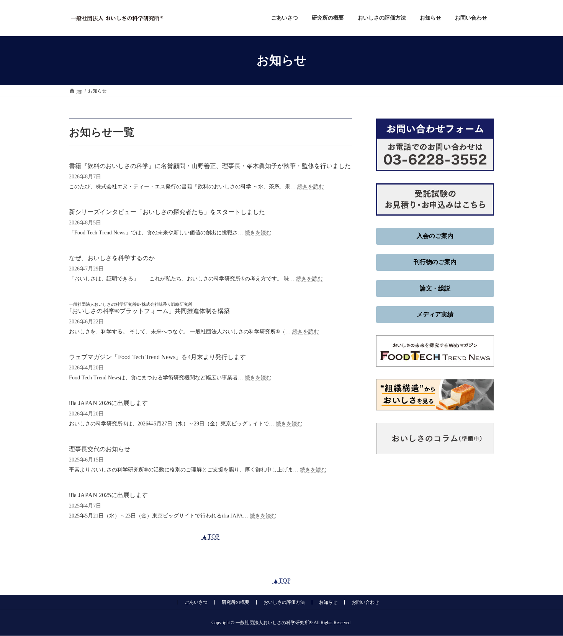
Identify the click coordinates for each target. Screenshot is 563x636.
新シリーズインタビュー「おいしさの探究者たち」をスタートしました (167, 212)
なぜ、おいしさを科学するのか (112, 258)
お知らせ (328, 602)
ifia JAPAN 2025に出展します (108, 495)
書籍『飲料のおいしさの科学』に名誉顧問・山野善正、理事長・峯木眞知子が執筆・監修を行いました (210, 166)
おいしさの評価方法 (284, 602)
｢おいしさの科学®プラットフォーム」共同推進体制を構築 (149, 308)
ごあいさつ (196, 602)
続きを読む (310, 186)
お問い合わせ (365, 602)
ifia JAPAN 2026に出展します (108, 403)
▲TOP (210, 536)
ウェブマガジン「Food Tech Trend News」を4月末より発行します (157, 357)
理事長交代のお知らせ (99, 449)
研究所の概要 (235, 602)
